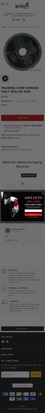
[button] (33, 214)
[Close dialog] (42, 193)
